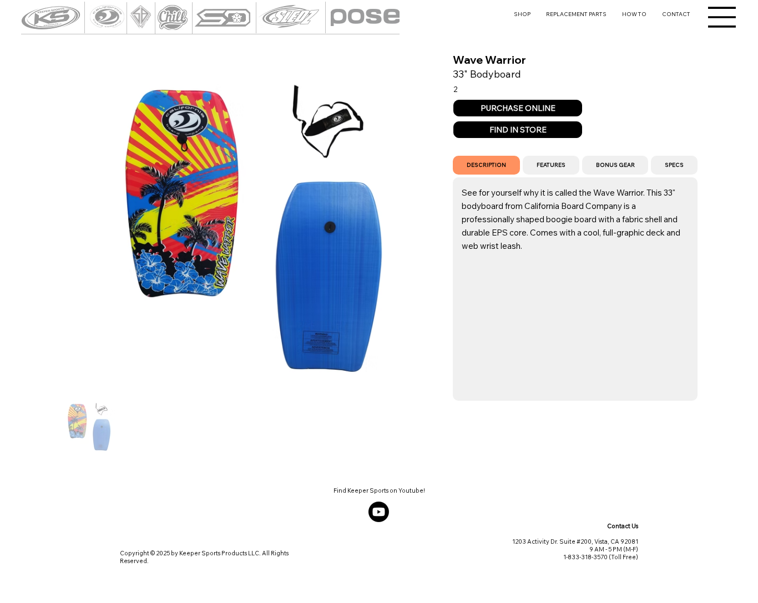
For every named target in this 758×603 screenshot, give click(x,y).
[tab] (486, 165)
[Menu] (722, 17)
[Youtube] (378, 512)
